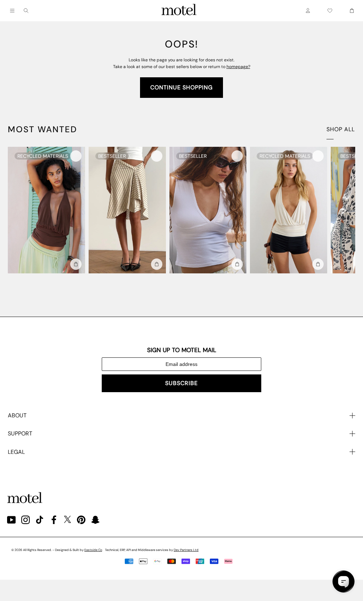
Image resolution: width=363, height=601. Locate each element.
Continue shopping (181, 87)
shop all (340, 129)
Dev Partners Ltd (186, 550)
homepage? (238, 66)
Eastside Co (93, 550)
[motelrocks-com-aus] (179, 10)
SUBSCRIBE (181, 383)
